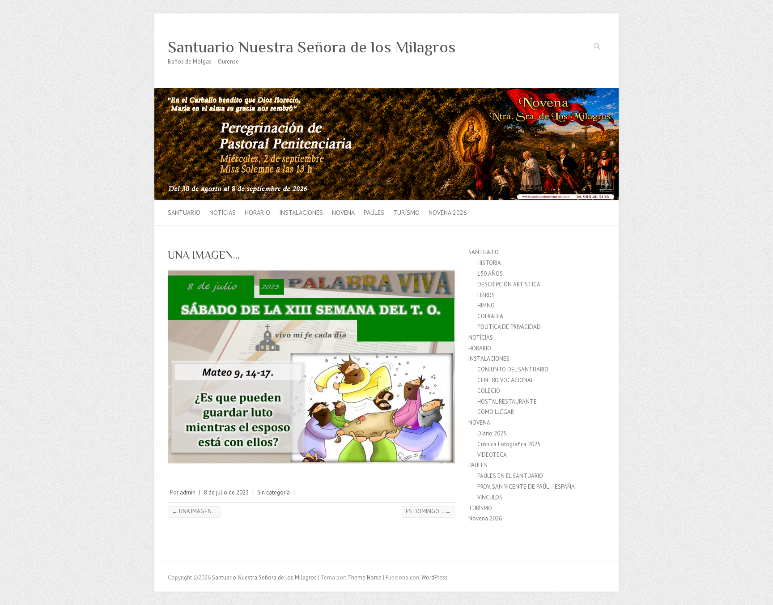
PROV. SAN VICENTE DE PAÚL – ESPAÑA (526, 486)
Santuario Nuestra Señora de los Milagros (312, 47)
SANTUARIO (184, 213)
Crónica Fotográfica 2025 (508, 444)
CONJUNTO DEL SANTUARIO (512, 369)
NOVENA (343, 213)
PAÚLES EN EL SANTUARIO (510, 476)
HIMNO (486, 305)
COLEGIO (488, 391)
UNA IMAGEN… (194, 511)
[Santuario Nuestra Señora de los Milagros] (386, 92)
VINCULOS (489, 497)
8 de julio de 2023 (226, 492)
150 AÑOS (490, 273)
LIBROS (486, 295)
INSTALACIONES (301, 213)
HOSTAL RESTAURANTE (507, 401)
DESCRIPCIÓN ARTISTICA (508, 284)
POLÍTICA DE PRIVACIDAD (509, 327)
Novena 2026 (448, 213)
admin (187, 492)
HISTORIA (489, 263)
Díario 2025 (491, 433)
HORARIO (257, 213)
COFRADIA (490, 316)
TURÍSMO (406, 213)
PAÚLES (374, 213)
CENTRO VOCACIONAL (505, 380)
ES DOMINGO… (428, 511)
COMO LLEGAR (495, 412)
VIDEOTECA (492, 455)
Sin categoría (273, 492)
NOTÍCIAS (222, 213)
